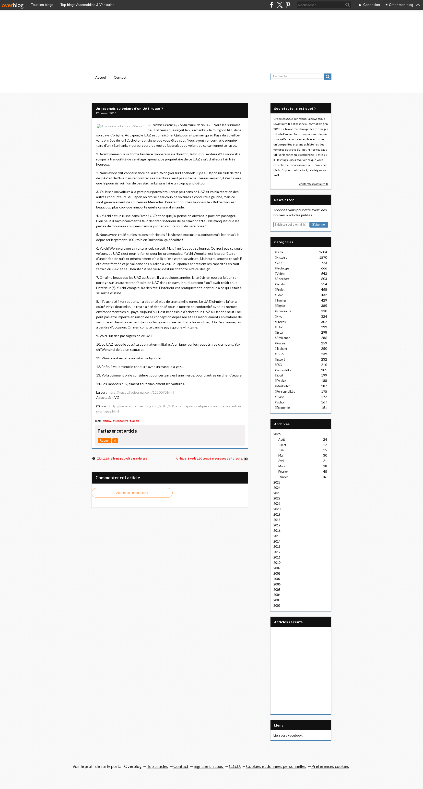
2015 (276, 536)
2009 (276, 568)
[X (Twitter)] (280, 5)
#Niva (278, 316)
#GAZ (279, 295)
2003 (276, 600)
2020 (276, 509)
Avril (281, 461)
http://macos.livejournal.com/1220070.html (141, 392)
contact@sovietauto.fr (313, 184)
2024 (276, 488)
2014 (276, 541)
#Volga (279, 402)
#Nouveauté (283, 311)
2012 (276, 552)
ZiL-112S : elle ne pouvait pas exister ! (121, 458)
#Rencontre (121, 420)
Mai (280, 455)
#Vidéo (279, 274)
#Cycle (279, 397)
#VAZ (278, 263)
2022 (276, 498)
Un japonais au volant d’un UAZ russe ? (129, 108)
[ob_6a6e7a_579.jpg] (120, 124)
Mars (281, 466)
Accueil (100, 77)
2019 (276, 514)
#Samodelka (283, 370)
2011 (276, 557)
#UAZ (108, 420)
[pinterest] (288, 5)
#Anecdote (282, 279)
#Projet (279, 289)
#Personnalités (285, 391)
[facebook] (272, 5)
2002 (276, 605)
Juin (281, 450)
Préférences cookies (330, 766)
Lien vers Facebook (288, 735)
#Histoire (281, 257)
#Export (280, 359)
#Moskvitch (282, 386)
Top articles (157, 766)
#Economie (282, 408)
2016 (276, 531)
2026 (276, 434)
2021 (276, 504)
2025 (276, 482)
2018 (276, 520)
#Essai (279, 332)
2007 (276, 579)
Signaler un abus (209, 766)
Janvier (283, 477)
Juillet (282, 445)
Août (281, 439)
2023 (276, 493)
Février (283, 471)
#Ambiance (282, 338)
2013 (276, 546)
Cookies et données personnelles (276, 766)
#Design (280, 381)
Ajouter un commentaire (132, 493)
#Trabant (281, 349)
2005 (276, 590)
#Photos (280, 322)
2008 (276, 573)
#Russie (280, 343)
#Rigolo (280, 306)
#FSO (278, 365)
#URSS (279, 354)
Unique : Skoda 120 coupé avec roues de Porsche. (209, 458)
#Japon (134, 420)
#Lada (279, 252)
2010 (276, 563)
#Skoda (280, 284)
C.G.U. (235, 766)
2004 (276, 595)
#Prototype (282, 268)
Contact (120, 77)
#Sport (279, 375)
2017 (276, 525)
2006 (276, 584)
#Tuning (280, 300)
